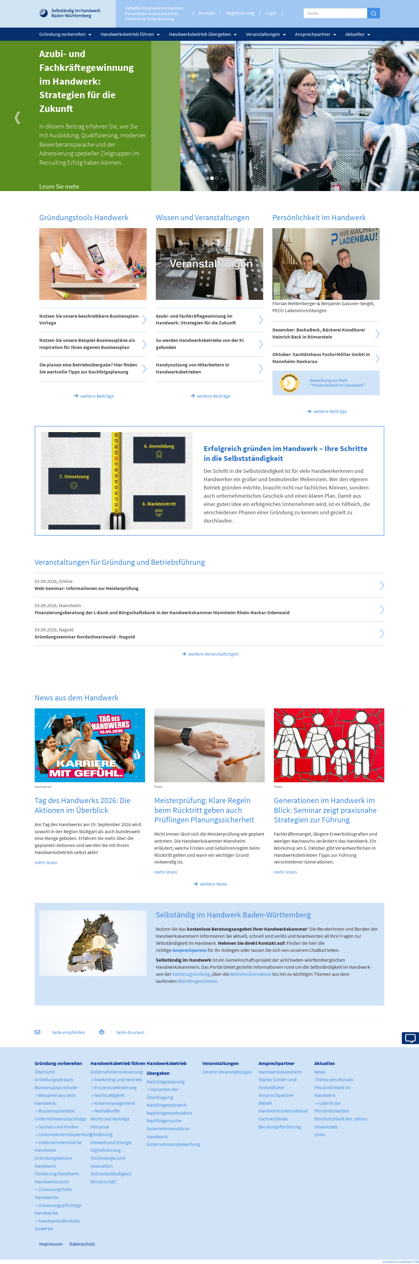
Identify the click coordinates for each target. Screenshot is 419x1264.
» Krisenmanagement (112, 1103)
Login (271, 13)
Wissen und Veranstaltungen (202, 217)
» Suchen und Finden (57, 1127)
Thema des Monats (333, 1079)
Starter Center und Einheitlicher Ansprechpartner (278, 1087)
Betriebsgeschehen (197, 981)
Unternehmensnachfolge (60, 1119)
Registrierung (240, 13)
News (319, 1072)
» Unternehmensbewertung (63, 1134)
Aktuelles (354, 34)
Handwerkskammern (280, 1072)
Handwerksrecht (52, 1181)
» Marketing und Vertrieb (116, 1079)
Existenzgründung (191, 974)
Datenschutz (79, 1244)
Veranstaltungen (263, 34)
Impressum (42, 1244)
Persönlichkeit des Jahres (340, 1119)
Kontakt (207, 13)
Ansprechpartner (312, 34)
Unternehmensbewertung (173, 1144)
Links (319, 1134)
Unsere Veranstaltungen (227, 1072)
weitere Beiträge (97, 396)
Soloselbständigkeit (110, 1173)
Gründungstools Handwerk (84, 217)
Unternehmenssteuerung (116, 1072)
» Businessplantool (55, 1111)
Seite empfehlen (68, 1032)
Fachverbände (273, 1119)
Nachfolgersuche (164, 1120)
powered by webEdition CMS (401, 1262)
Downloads (326, 1127)
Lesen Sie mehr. (59, 186)
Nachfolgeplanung (166, 1081)
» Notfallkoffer (105, 1111)
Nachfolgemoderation (169, 1113)
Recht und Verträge (110, 1119)
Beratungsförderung (280, 1127)
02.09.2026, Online (87, 584)
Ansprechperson (189, 950)
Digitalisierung (105, 1150)
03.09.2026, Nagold (85, 633)
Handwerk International (283, 1111)
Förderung (101, 1134)
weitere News (213, 884)
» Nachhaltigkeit (107, 1095)
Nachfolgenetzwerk (166, 1105)
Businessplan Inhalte (56, 1087)
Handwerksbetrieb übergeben (200, 34)
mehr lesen (46, 862)
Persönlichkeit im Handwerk (319, 217)
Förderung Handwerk (57, 1173)
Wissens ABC (103, 1181)
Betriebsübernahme (250, 974)
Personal (99, 1127)
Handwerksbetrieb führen (127, 34)
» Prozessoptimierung (113, 1087)
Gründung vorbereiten (62, 34)
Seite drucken (130, 1032)
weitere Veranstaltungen (213, 654)
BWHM (265, 1103)
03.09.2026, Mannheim (162, 608)
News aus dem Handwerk (77, 697)
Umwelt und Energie (111, 1142)
